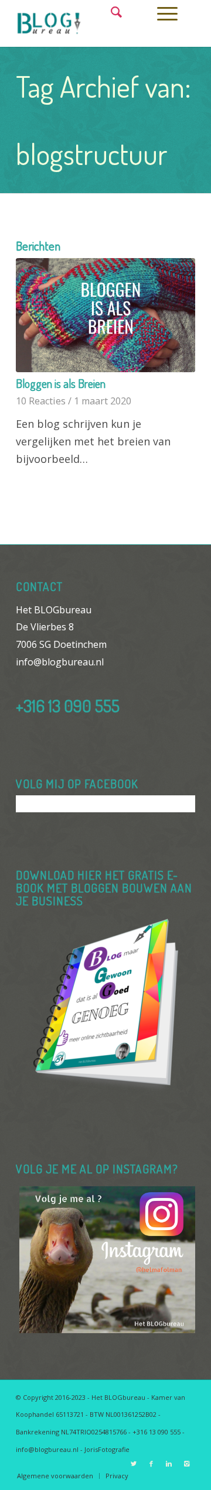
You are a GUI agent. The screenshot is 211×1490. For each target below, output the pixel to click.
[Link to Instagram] (186, 1463)
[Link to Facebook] (151, 1463)
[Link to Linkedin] (169, 1463)
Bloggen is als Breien (61, 383)
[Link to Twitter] (133, 1463)
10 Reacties (41, 400)
